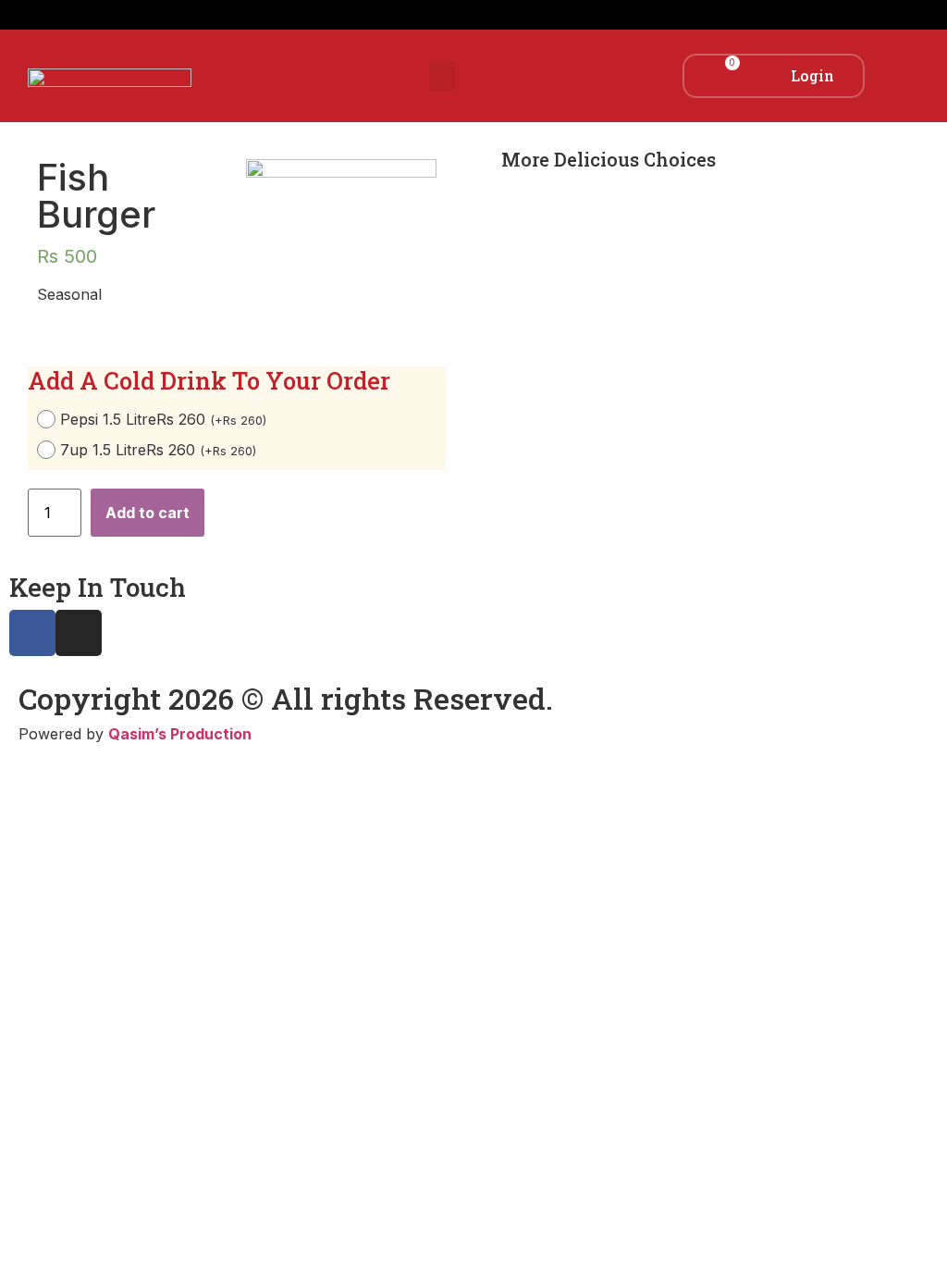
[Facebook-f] (32, 633)
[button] (442, 76)
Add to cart (147, 512)
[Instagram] (78, 633)
